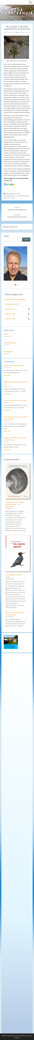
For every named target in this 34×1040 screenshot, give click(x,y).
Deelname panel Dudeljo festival (14, 365)
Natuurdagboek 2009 (12, 304)
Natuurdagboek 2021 (13, 194)
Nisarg (17, 1037)
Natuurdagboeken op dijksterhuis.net (16, 196)
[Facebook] (5, 185)
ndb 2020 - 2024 (9, 198)
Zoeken (6, 236)
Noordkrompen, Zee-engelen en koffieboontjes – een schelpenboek (14, 504)
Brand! (6, 334)
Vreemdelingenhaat (10, 343)
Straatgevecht (8, 351)
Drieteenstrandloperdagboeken (15, 299)
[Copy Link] (14, 185)
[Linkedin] (12, 185)
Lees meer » (7, 375)
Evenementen (9, 362)
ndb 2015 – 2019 (10, 314)
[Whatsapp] (9, 185)
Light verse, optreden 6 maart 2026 (15, 400)
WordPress (23, 1036)
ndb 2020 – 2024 (10, 319)
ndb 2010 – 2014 (10, 309)
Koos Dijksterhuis (24, 32)
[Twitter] (7, 185)
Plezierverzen (9, 330)
